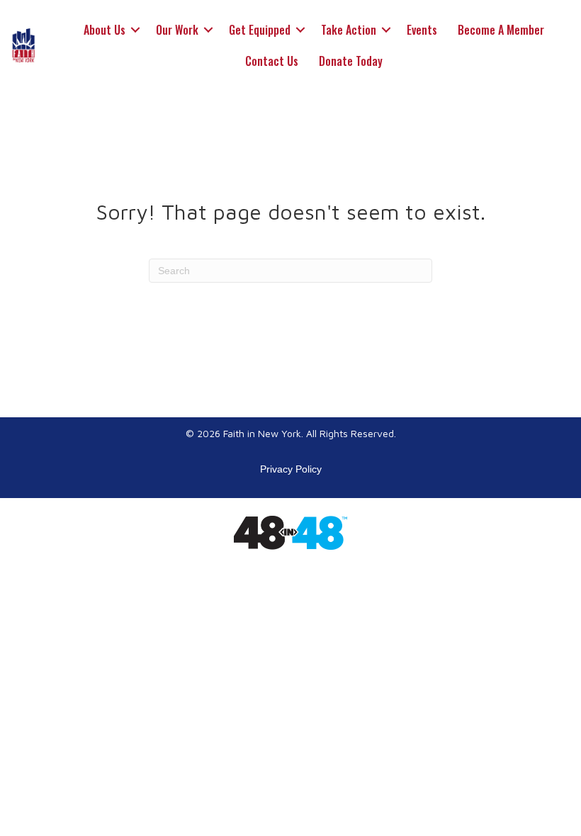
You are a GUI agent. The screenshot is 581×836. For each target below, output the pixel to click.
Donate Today (351, 60)
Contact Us (271, 60)
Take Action (348, 29)
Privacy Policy (291, 469)
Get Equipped (259, 29)
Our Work (177, 29)
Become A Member (501, 29)
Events (422, 29)
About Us (104, 29)
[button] (135, 29)
